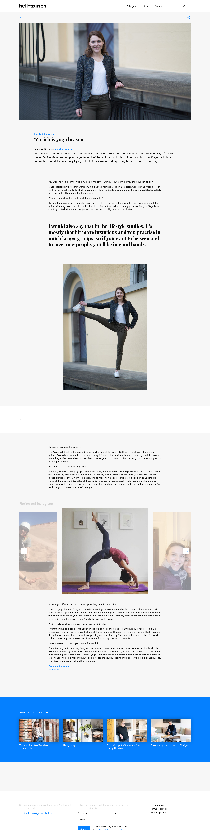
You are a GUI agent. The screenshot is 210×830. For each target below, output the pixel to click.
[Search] (184, 6)
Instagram (53, 669)
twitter (48, 813)
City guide (132, 6)
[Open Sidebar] (189, 6)
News (146, 6)
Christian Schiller (64, 148)
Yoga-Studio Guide (58, 665)
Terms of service (159, 808)
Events (158, 6)
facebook (24, 813)
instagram (37, 813)
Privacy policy (158, 812)
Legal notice (157, 804)
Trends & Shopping (44, 133)
